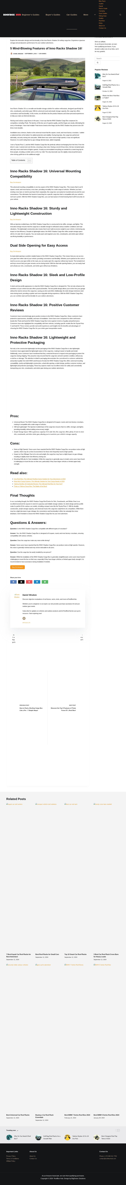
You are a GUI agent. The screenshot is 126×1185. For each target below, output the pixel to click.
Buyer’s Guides (53, 15)
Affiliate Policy (10, 1161)
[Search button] (97, 63)
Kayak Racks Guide (103, 7)
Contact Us (102, 28)
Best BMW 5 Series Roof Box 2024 (106, 1115)
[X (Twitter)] (21, 582)
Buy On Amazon (15, 182)
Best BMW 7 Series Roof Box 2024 (77, 1115)
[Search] (120, 14)
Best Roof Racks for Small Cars (47, 954)
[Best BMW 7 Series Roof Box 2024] (77, 1038)
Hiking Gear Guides (103, 17)
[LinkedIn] (37, 582)
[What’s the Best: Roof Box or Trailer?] (98, 97)
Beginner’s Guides (30, 15)
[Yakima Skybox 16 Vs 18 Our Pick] (98, 108)
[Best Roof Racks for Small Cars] (48, 877)
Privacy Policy (11, 1156)
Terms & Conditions (12, 1158)
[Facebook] (13, 582)
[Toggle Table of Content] (28, 160)
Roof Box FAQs (102, 22)
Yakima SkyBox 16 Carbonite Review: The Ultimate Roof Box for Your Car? (38, 484)
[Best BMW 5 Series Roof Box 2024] (107, 1038)
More (85, 15)
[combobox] (107, 59)
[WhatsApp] (45, 582)
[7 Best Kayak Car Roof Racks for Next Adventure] (19, 877)
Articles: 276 (26, 622)
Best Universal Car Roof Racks (17, 1115)
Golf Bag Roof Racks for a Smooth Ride (51, 1137)
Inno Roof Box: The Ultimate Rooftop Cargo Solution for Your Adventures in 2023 (39, 479)
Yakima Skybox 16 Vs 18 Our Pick (80, 1137)
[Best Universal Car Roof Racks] (19, 1038)
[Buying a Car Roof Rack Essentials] (48, 1038)
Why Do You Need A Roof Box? (22, 1137)
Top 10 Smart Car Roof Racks (75, 954)
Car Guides (72, 15)
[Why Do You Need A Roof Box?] (98, 76)
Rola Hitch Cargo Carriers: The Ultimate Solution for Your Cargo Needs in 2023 (39, 481)
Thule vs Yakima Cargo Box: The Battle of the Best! (30, 486)
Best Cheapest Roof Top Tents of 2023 (109, 1137)
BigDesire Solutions (78, 1178)
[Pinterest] (29, 582)
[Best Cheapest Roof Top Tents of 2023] (98, 119)
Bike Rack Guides (102, 2)
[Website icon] (24, 618)
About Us (102, 25)
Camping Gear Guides (103, 12)
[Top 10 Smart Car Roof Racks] (77, 877)
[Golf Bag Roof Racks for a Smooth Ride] (98, 87)
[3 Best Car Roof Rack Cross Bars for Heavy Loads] (107, 877)
